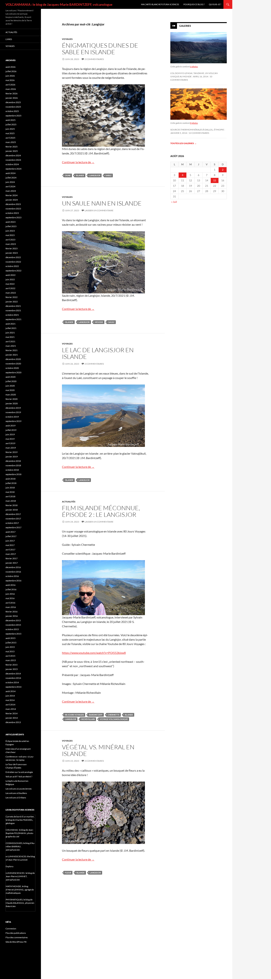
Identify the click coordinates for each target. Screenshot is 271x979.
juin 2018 (10, 487)
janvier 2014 (12, 717)
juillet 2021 (11, 328)
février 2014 (12, 713)
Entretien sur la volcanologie (19, 772)
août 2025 (10, 120)
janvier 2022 (12, 301)
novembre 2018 (13, 465)
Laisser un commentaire (99, 210)
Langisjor (94, 175)
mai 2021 (10, 337)
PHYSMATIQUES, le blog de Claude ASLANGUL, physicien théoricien (20, 903)
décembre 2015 (13, 620)
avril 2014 (10, 704)
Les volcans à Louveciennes (19, 788)
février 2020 (12, 399)
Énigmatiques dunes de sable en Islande (100, 49)
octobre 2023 (12, 213)
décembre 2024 (13, 155)
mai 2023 (10, 235)
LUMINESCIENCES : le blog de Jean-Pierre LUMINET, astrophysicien (20, 876)
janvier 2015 (12, 669)
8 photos (194, 123)
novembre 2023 (13, 208)
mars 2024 (11, 190)
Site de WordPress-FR (16, 941)
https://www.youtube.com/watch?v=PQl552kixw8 (94, 652)
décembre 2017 (13, 514)
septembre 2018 (13, 474)
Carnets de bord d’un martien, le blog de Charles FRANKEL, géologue (20, 820)
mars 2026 (11, 89)
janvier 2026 (12, 97)
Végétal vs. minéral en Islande (98, 750)
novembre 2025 (13, 106)
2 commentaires (94, 59)
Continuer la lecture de (78, 162)
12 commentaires (199, 133)
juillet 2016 (11, 589)
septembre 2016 (13, 580)
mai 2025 (10, 133)
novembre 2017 (13, 518)
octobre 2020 (12, 368)
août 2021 (10, 323)
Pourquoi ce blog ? (193, 4)
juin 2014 (10, 695)
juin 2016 (10, 593)
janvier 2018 (12, 509)
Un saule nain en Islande (102, 203)
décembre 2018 (13, 461)
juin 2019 (10, 434)
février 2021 (12, 350)
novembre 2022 (13, 261)
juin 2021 (10, 332)
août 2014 (10, 691)
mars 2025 (11, 142)
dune (68, 175)
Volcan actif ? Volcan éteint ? (19, 776)
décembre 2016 (13, 567)
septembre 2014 (13, 686)
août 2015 (10, 638)
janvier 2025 (12, 151)
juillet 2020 (11, 381)
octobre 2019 (12, 416)
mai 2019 (10, 438)
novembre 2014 (13, 678)
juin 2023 (10, 230)
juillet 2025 (11, 124)
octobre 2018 (12, 469)
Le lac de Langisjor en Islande (98, 353)
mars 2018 (11, 500)
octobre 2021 (12, 314)
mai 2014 (10, 700)
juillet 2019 (11, 430)
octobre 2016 (12, 576)
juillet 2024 (11, 177)
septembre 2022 (13, 270)
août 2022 (10, 275)
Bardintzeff (96, 714)
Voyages (67, 39)
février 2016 (12, 611)
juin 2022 (10, 279)
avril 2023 (10, 239)
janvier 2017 (12, 562)
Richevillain (88, 719)
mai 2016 (10, 598)
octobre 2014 (12, 682)
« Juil (174, 201)
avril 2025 (10, 137)
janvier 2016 (12, 616)
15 (214, 180)
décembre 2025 (13, 102)
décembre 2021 (13, 306)
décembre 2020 (13, 359)
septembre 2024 (13, 168)
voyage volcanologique (114, 719)
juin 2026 (10, 75)
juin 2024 (10, 182)
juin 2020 (10, 385)
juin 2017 (10, 540)
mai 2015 (10, 651)
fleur (68, 872)
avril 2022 (10, 288)
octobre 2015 (12, 629)
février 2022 (12, 297)
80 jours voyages (74, 714)
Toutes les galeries (183, 143)
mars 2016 (11, 607)
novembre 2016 (13, 571)
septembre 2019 (13, 421)
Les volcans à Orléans (16, 797)
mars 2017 (11, 554)
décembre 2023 (13, 204)
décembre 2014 (13, 673)
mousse (99, 322)
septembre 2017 (13, 527)
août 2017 (10, 531)
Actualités (68, 501)
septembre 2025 (13, 115)
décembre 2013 (13, 722)
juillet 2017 (11, 536)
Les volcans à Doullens (16, 793)
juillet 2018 (11, 483)
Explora (9, 866)
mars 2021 (11, 345)
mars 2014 (11, 709)
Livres (9, 39)
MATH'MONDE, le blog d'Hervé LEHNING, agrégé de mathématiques (20, 889)
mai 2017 (10, 545)
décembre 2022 (13, 257)
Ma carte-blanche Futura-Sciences (160, 4)
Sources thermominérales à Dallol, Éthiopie (197, 129)
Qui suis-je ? (215, 4)
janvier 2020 (12, 403)
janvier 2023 (12, 252)
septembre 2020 (13, 372)
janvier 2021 (12, 354)
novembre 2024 (13, 159)
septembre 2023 (13, 217)
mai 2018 (10, 492)
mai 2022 (10, 283)
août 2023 (10, 221)
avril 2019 (10, 443)
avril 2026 (10, 84)
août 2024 (10, 173)
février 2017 (12, 558)
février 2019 (12, 452)
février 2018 (12, 505)
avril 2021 (10, 341)
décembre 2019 (13, 407)
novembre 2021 (13, 310)
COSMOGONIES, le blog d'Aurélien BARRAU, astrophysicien (20, 846)
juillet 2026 (11, 71)
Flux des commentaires (17, 937)
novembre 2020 (13, 363)
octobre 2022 (12, 266)
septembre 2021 (13, 319)
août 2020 (10, 376)
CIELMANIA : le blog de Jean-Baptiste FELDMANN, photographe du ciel (20, 833)
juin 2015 (10, 647)
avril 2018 (10, 496)
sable (108, 175)
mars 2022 (11, 292)
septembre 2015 (13, 633)
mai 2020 (10, 390)
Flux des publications (16, 933)
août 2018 (10, 478)
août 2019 (10, 425)
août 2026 (10, 67)
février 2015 (12, 664)
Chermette (113, 714)
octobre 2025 (12, 111)
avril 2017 (10, 549)
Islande (80, 175)
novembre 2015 (13, 624)
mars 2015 (11, 660)
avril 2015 (10, 655)
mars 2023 (11, 244)
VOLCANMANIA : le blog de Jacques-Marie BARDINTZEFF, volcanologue (59, 4)
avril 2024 (10, 186)
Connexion (11, 928)
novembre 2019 (13, 412)
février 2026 (12, 93)
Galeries (185, 25)
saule (111, 322)
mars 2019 (11, 447)
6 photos (194, 66)
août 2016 (10, 585)
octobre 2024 (12, 164)
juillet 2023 (11, 226)
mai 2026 (10, 80)
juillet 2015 (11, 642)
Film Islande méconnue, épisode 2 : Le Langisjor (101, 511)
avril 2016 (10, 602)
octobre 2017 (12, 523)
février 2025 (12, 146)
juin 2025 (10, 128)
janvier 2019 (12, 456)
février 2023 (12, 248)
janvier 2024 (12, 199)
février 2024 (12, 195)
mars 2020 (11, 394)
